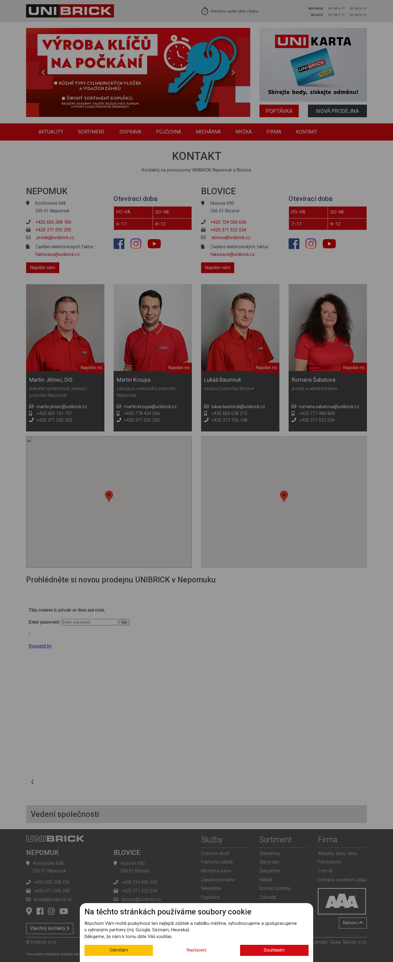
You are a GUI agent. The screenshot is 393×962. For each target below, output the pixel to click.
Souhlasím (274, 950)
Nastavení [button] (196, 950)
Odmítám (119, 950)
